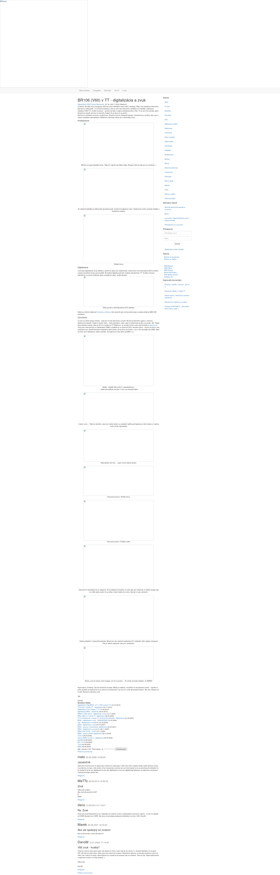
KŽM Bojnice (168, 266)
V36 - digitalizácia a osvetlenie (88, 722)
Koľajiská (168, 150)
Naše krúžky (169, 141)
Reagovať (81, 775)
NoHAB (80, 740)
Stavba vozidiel (170, 194)
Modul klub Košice (170, 272)
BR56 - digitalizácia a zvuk (87, 725)
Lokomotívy (169, 172)
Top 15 (116, 90)
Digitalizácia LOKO (84, 104)
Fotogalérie (97, 90)
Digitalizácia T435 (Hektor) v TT (89, 709)
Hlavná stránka (84, 90)
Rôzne (167, 163)
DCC (166, 119)
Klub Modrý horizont (171, 275)
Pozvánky (168, 115)
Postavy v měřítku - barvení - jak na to (177, 285)
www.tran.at (153, 325)
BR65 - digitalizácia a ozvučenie (89, 729)
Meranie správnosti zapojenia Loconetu (175, 208)
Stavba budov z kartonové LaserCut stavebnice (177, 296)
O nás (124, 90)
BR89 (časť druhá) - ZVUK (87, 731)
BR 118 (80, 742)
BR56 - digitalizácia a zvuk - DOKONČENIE (92, 720)
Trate (166, 190)
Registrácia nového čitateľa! (174, 249)
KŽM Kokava (168, 270)
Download (107, 90)
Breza (167, 214)
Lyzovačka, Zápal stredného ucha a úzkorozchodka (177, 219)
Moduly (167, 159)
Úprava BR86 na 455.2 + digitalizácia (90, 738)
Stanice (167, 185)
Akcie (166, 102)
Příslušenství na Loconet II (174, 225)
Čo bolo (167, 106)
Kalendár (168, 111)
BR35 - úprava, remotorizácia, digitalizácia (92, 727)
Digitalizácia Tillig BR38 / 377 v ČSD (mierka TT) (94, 705)
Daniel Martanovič (98, 104)
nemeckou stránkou (103, 312)
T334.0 (80, 736)
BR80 (79, 746)
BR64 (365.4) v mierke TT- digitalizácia (91, 716)
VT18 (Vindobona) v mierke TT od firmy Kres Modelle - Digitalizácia (101, 718)
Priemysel (168, 176)
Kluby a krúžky (170, 137)
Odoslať (177, 244)
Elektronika (168, 128)
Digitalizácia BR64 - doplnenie (88, 711)
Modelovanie (169, 155)
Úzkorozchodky (170, 198)
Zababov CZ (168, 277)
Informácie (168, 133)
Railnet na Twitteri (170, 259)
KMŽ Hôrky (168, 268)
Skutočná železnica (171, 168)
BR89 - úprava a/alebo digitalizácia (90, 733)
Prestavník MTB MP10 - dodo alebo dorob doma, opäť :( (177, 307)
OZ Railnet (168, 146)
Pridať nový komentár (85, 752)
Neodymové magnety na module (176, 302)
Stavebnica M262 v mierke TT (175, 291)
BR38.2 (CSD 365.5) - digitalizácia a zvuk (92, 714)
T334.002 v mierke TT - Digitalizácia (90, 707)
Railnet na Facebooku (171, 257)
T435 (79, 744)
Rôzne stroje (169, 181)
